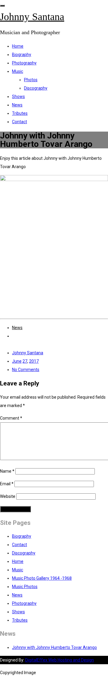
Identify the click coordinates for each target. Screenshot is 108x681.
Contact (19, 121)
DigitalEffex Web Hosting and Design (59, 660)
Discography (35, 88)
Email (7, 483)
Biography (21, 54)
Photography (24, 63)
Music (17, 71)
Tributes (20, 113)
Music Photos (25, 586)
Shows (18, 96)
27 (24, 361)
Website (7, 496)
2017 (34, 361)
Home (17, 46)
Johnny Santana (32, 16)
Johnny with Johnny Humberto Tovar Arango (54, 647)
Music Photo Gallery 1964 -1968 (42, 578)
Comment (11, 418)
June (17, 361)
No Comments (25, 369)
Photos (31, 79)
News (17, 105)
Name (7, 471)
